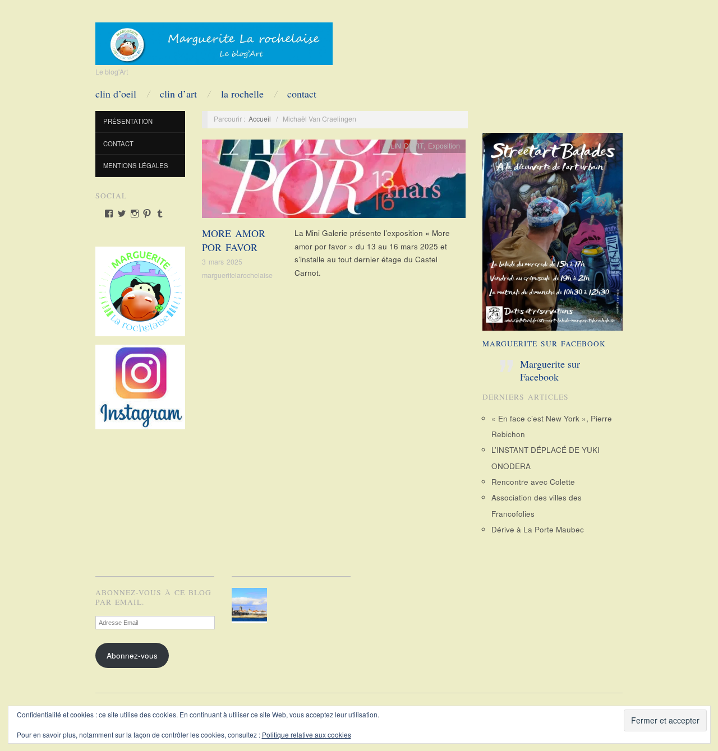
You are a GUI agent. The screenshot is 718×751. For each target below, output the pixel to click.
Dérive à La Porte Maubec (537, 529)
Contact (301, 94)
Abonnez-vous (132, 655)
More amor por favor (233, 240)
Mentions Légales (135, 165)
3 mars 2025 (222, 262)
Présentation (128, 121)
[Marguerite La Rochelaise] (214, 40)
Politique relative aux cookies (306, 734)
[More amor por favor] (334, 182)
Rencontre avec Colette (533, 481)
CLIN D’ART (178, 94)
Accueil (259, 119)
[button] (251, 605)
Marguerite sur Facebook (544, 344)
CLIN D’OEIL (115, 94)
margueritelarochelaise (237, 275)
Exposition (444, 146)
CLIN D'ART (404, 146)
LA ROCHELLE (242, 94)
